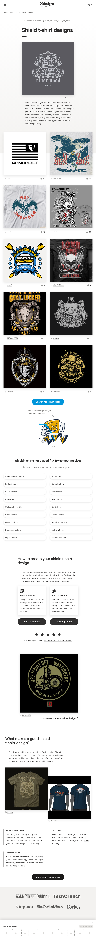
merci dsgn (70, 97)
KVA (8, 178)
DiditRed (56, 232)
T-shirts (23, 12)
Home (6, 12)
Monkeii (9, 285)
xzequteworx (57, 178)
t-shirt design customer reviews (58, 640)
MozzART (53, 820)
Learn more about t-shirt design (59, 718)
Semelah (10, 812)
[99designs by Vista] (46, 4)
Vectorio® (56, 391)
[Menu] (5, 4)
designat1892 (26, 715)
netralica (56, 338)
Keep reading (33, 843)
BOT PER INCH (58, 285)
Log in (89, 5)
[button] (92, 922)
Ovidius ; (10, 391)
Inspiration (14, 12)
